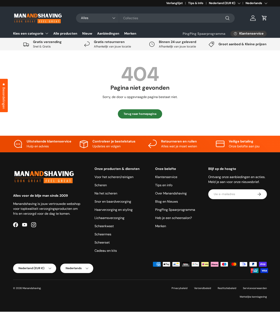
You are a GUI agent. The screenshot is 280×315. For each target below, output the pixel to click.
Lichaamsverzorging (109, 218)
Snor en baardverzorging (112, 201)
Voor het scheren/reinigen (113, 177)
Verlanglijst (174, 3)
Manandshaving (32, 288)
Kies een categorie (28, 33)
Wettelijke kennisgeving (253, 296)
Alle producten (65, 33)
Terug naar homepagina (140, 114)
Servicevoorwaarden (255, 288)
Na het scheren (105, 193)
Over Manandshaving (171, 193)
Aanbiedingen (108, 33)
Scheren (100, 185)
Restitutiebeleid (227, 288)
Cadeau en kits (105, 250)
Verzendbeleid (202, 288)
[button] (264, 18)
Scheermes (102, 234)
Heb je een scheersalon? (173, 218)
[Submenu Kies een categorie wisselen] (46, 33)
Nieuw (87, 33)
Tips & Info (195, 3)
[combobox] (155, 18)
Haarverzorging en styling (113, 210)
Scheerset (102, 242)
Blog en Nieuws (166, 201)
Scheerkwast (104, 226)
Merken (130, 33)
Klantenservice (166, 177)
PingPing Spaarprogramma (204, 34)
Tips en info (163, 185)
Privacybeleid (180, 288)
